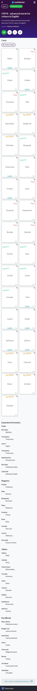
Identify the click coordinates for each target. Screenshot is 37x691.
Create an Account (16, 6)
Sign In (5, 6)
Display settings (9, 45)
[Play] (4, 32)
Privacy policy (9, 688)
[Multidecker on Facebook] (2, 688)
